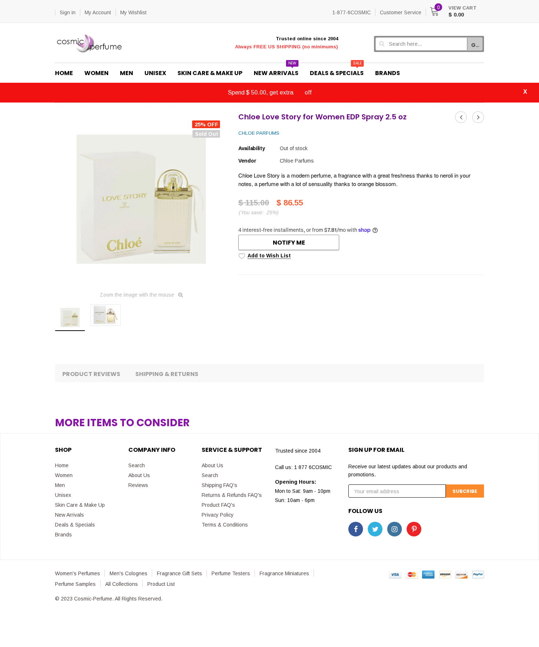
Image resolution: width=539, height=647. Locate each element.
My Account (98, 12)
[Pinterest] (414, 529)
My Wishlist (133, 12)
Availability (251, 148)
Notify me (289, 242)
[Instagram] (394, 529)
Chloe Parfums (258, 133)
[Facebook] (355, 529)
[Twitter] (375, 529)
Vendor (247, 161)
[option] (141, 199)
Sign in (68, 12)
